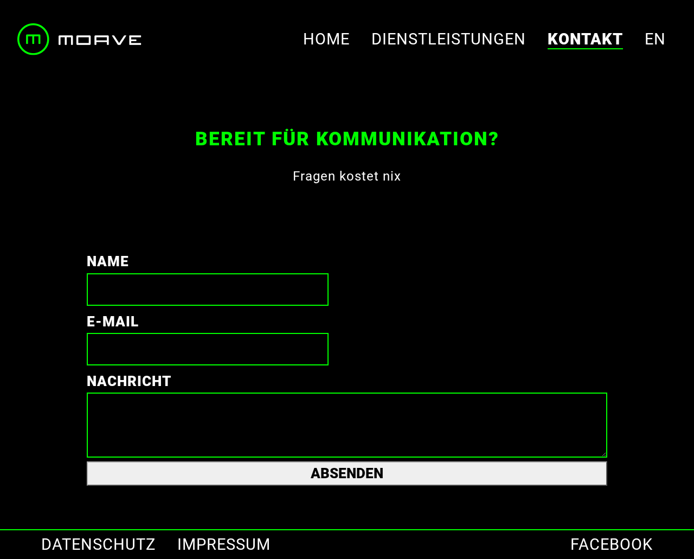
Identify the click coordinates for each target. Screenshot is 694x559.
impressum (224, 544)
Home (326, 39)
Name (108, 261)
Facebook (611, 544)
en (655, 39)
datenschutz (98, 544)
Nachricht (129, 381)
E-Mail (113, 321)
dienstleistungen (448, 39)
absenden (347, 473)
